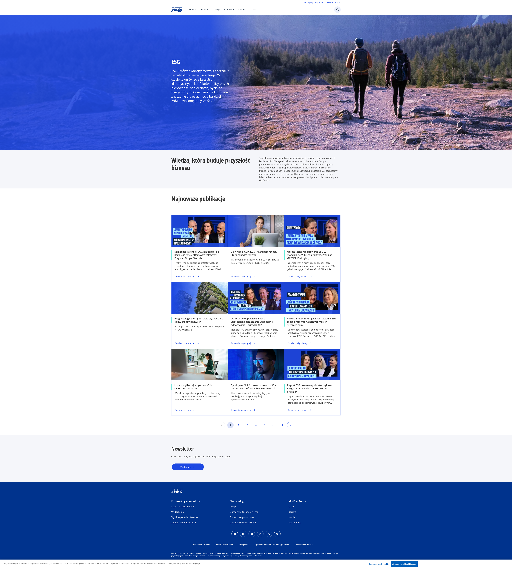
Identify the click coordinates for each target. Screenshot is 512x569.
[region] (256, 564)
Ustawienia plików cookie (379, 564)
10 (281, 425)
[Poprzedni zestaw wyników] (222, 425)
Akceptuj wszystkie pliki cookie (404, 564)
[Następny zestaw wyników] (290, 425)
